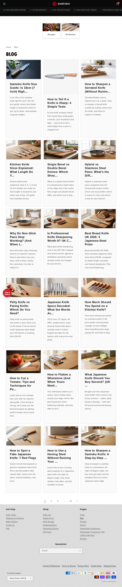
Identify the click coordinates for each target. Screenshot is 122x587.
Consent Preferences (51, 566)
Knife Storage (48, 522)
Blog (82, 518)
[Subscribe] (79, 551)
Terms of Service (69, 566)
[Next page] (77, 501)
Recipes (83, 522)
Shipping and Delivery (15, 518)
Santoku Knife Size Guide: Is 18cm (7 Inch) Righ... (23, 87)
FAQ (8, 528)
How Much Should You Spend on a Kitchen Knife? (98, 305)
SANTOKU (64, 3)
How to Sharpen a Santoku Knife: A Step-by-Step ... (97, 454)
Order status (11, 515)
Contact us (10, 525)
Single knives (48, 518)
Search (83, 525)
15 (71, 501)
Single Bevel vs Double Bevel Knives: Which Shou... (58, 170)
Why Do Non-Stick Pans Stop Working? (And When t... (23, 239)
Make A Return (12, 522)
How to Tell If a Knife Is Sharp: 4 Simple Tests (59, 103)
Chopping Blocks (50, 525)
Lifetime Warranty (87, 535)
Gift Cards (47, 532)
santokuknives (111, 581)
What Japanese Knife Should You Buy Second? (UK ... (97, 380)
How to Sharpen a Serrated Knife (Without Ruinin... (97, 87)
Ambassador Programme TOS (92, 532)
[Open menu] (4, 3)
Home (82, 515)
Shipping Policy (110, 566)
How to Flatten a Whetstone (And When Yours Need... (59, 380)
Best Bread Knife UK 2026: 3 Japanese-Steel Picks (97, 239)
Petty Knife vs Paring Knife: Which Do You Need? (20, 307)
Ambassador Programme (90, 528)
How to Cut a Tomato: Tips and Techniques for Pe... (22, 384)
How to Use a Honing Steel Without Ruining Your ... (59, 456)
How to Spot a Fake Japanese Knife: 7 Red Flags (23, 454)
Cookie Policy (96, 566)
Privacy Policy (83, 566)
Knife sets (47, 515)
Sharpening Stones (51, 528)
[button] (117, 3)
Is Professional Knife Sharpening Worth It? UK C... (59, 237)
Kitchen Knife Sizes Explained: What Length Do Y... (22, 170)
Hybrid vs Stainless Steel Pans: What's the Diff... (97, 170)
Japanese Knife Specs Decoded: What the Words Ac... (59, 307)
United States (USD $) (18, 578)
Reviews (83, 539)
